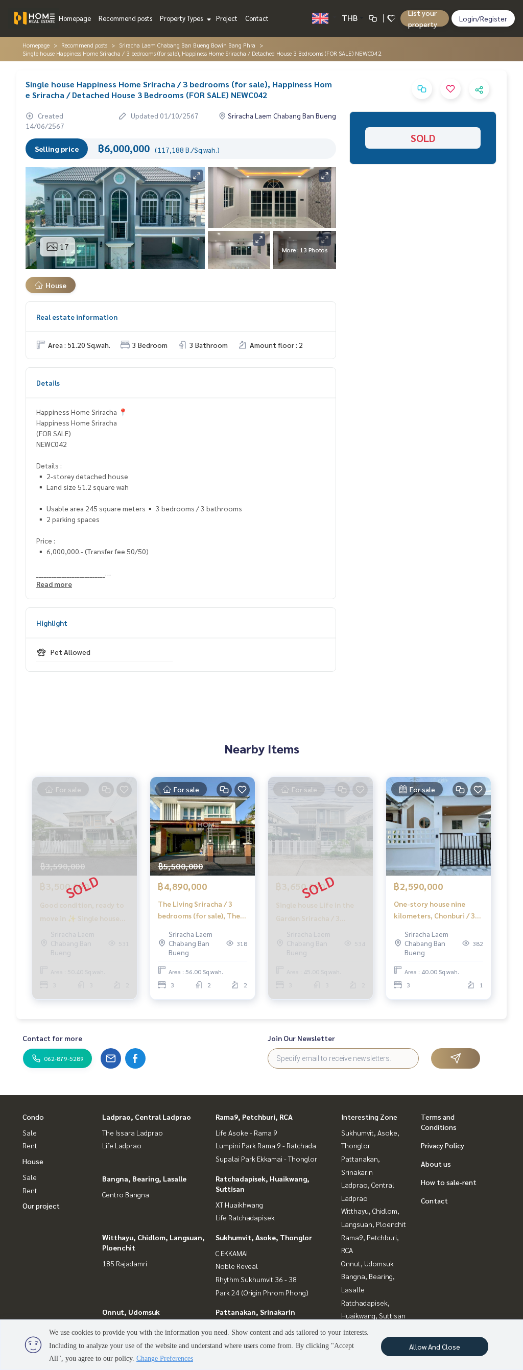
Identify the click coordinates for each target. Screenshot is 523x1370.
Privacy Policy (442, 1145)
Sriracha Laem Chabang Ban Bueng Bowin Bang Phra (187, 45)
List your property (422, 18)
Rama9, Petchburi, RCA (254, 1116)
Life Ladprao (121, 1145)
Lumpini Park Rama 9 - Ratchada (266, 1145)
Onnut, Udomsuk (131, 1311)
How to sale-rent (449, 1182)
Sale (29, 1132)
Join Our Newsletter (301, 1038)
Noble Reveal (237, 1265)
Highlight (51, 622)
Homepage (75, 18)
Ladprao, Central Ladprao (146, 1116)
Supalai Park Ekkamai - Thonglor (266, 1158)
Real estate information (76, 316)
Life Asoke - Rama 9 (246, 1132)
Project (226, 18)
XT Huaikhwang (239, 1204)
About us (436, 1163)
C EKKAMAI (232, 1253)
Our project (41, 1205)
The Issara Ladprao (132, 1132)
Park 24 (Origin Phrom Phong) (262, 1292)
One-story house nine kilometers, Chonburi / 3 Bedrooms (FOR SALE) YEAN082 (434, 910)
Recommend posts (125, 18)
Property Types (182, 18)
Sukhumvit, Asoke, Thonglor (264, 1237)
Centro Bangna (125, 1194)
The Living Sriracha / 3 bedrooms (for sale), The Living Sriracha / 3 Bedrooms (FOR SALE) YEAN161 (199, 910)
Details (48, 382)
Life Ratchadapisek (245, 1217)
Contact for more (52, 1038)
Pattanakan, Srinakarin (255, 1311)
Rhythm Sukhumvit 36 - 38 (256, 1279)
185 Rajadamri (124, 1263)
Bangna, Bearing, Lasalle (144, 1178)
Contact (257, 18)
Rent (29, 1145)
